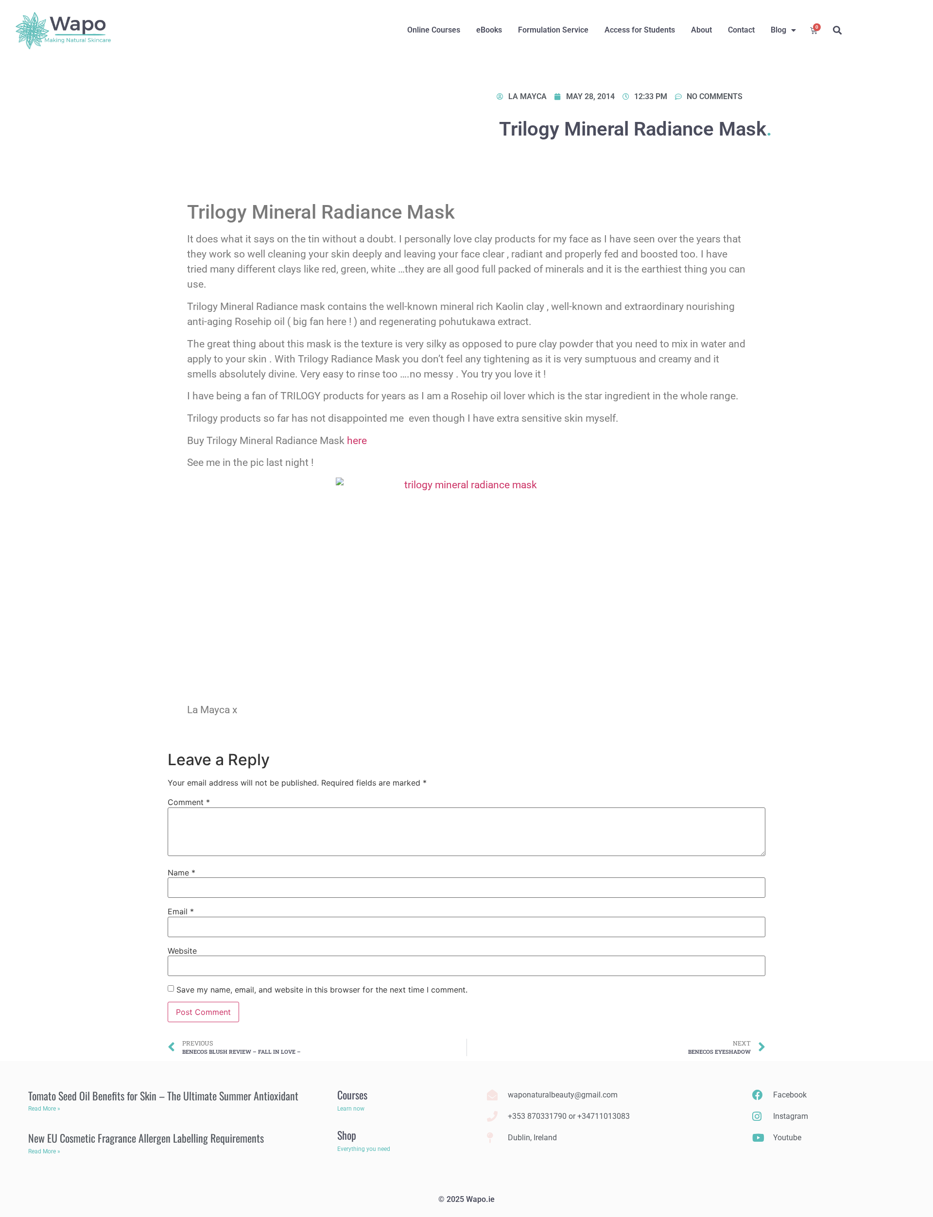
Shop (346, 1135)
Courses (352, 1094)
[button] (837, 30)
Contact (741, 29)
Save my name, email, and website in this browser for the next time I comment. (321, 990)
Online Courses (433, 29)
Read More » (44, 1108)
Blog (778, 29)
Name (181, 872)
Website (182, 951)
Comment (189, 802)
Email (181, 911)
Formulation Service (553, 29)
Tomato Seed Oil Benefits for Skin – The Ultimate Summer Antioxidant (163, 1095)
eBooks (489, 29)
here (357, 440)
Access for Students (640, 29)
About (701, 29)
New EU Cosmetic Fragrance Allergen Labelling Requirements (146, 1138)
